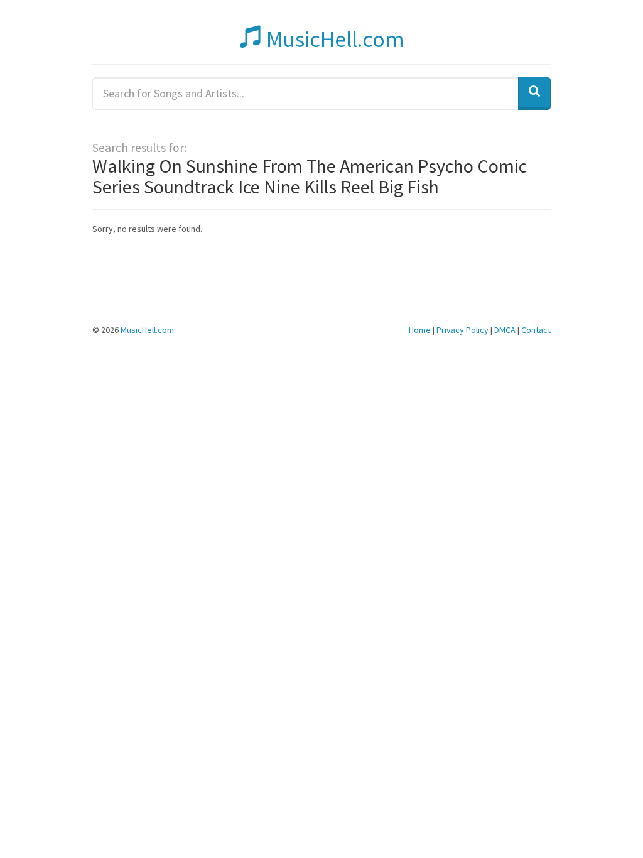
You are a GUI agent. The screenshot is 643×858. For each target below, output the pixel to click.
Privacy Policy (462, 329)
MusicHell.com (333, 39)
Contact (536, 329)
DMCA (505, 329)
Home (420, 329)
